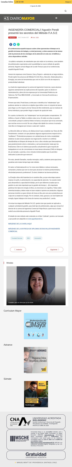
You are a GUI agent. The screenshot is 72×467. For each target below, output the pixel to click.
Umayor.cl (68, 2)
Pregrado (12, 37)
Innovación (37, 238)
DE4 (28, 238)
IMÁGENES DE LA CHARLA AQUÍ (20, 224)
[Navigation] (56, 18)
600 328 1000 (20, 2)
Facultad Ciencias (17, 238)
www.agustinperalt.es (35, 219)
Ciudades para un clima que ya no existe (20, 302)
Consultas (7, 2)
